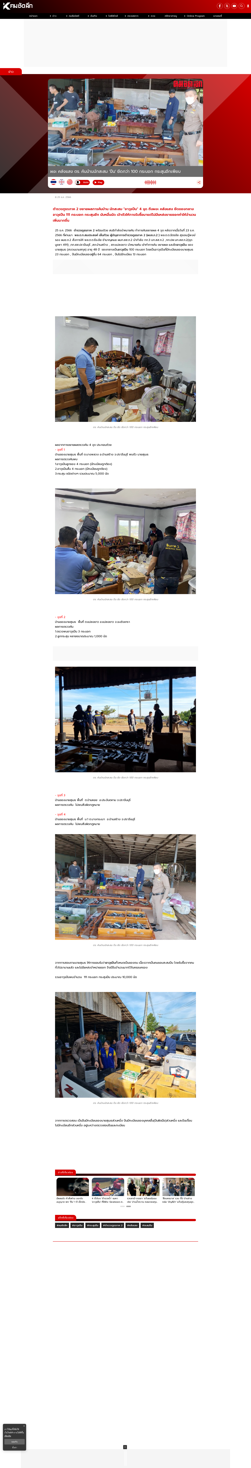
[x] (227, 6)
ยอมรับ (14, 1442)
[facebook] (220, 6)
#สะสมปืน (147, 1225)
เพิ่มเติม (7, 1435)
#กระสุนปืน (92, 1225)
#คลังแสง (132, 1225)
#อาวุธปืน (77, 1225)
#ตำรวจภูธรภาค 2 (112, 1225)
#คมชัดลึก (62, 1225)
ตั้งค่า (14, 1447)
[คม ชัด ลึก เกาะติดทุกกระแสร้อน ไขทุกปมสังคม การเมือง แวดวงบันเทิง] (125, 6)
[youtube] (234, 6)
